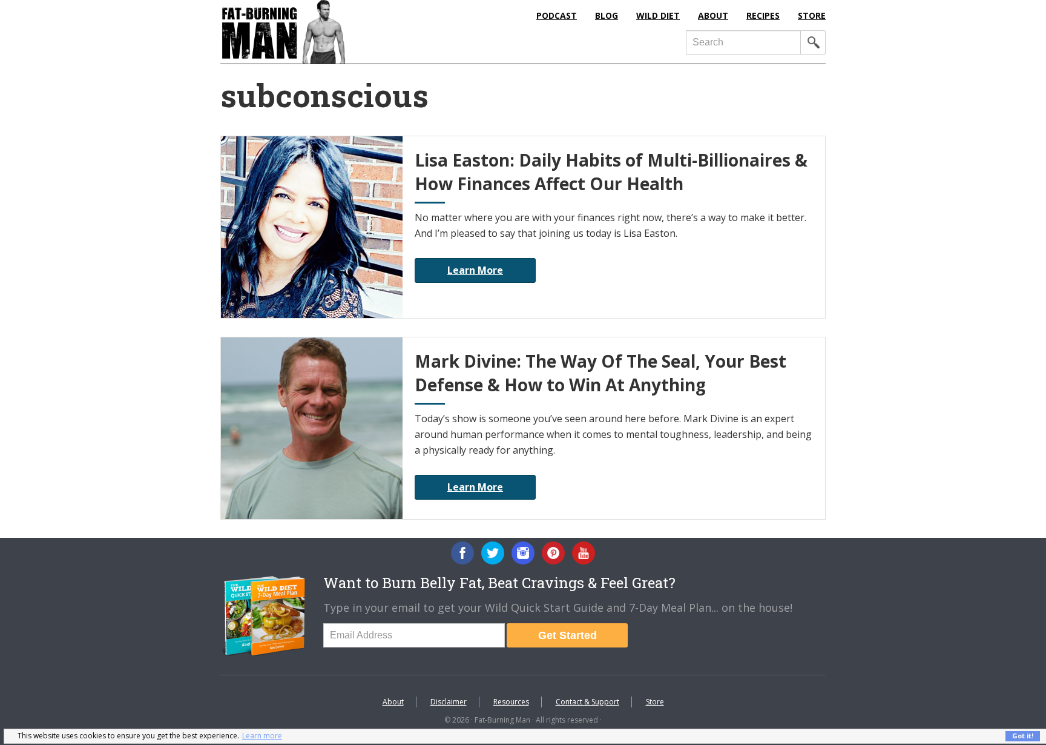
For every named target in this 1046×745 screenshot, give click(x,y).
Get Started (567, 635)
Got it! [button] (1022, 735)
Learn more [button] (262, 735)
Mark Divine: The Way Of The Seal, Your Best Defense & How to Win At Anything (600, 372)
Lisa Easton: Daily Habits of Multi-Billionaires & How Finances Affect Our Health (611, 171)
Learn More (475, 270)
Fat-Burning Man (332, 32)
